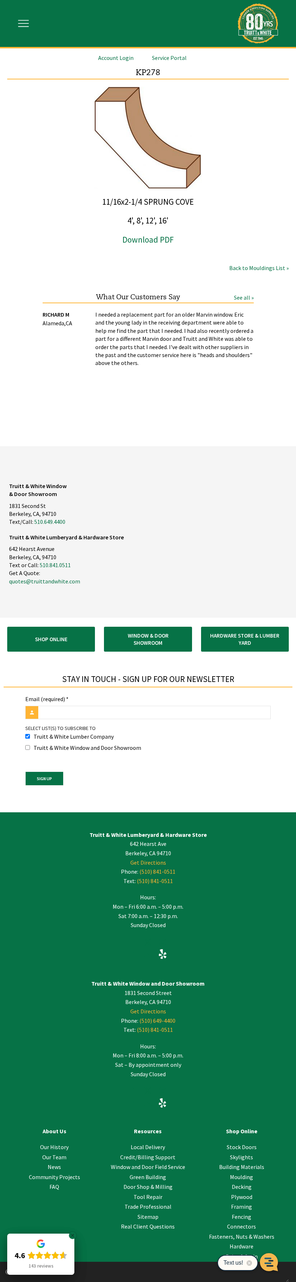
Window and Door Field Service (148, 1166)
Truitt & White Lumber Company (74, 736)
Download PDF (148, 239)
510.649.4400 (49, 521)
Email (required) (47, 699)
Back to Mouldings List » (259, 267)
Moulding (241, 1177)
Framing (241, 1206)
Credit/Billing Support (147, 1157)
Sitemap (148, 1216)
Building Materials (241, 1166)
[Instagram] (162, 943)
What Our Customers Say (138, 297)
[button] (51, 639)
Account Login (116, 57)
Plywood (241, 1196)
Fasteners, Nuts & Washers (241, 1236)
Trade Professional (148, 1206)
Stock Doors (242, 1147)
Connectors (241, 1226)
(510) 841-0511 (157, 871)
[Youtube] (147, 955)
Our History (54, 1147)
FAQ (54, 1186)
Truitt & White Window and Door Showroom (87, 747)
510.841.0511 (55, 565)
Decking (242, 1186)
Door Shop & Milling (148, 1186)
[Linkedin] (133, 955)
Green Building (148, 1177)
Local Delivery (148, 1147)
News (54, 1166)
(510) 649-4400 (157, 1020)
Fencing (241, 1216)
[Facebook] (133, 943)
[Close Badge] (72, 1235)
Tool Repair (148, 1196)
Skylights (241, 1157)
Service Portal (169, 57)
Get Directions (148, 862)
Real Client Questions (148, 1226)
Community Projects (54, 1177)
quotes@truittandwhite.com (44, 581)
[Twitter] (147, 943)
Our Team (54, 1157)
